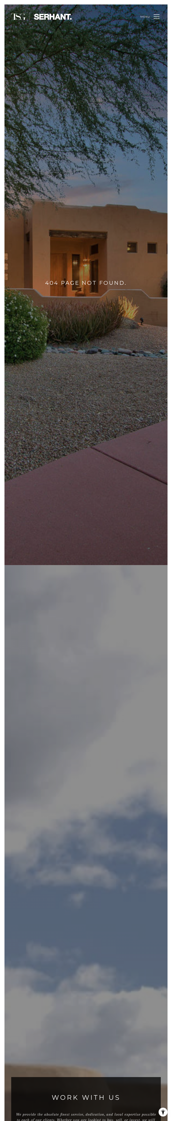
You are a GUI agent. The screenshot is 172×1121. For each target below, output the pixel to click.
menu (145, 16)
